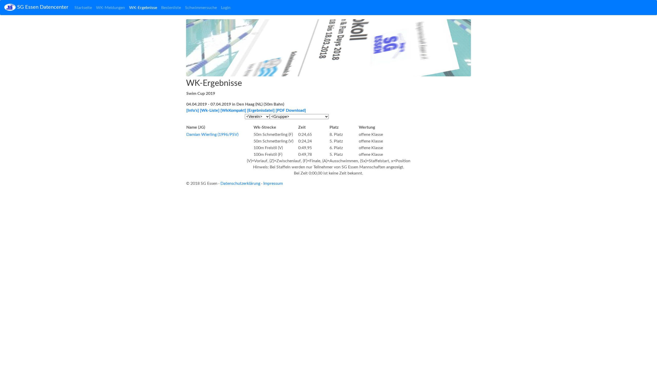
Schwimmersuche (201, 8)
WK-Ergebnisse (143, 8)
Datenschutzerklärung (240, 183)
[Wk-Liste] (209, 110)
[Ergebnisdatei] (261, 110)
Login (225, 8)
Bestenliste (171, 8)
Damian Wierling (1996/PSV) (212, 134)
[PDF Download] (291, 110)
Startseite (83, 8)
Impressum (273, 183)
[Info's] (192, 110)
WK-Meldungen (110, 8)
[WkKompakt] (233, 110)
